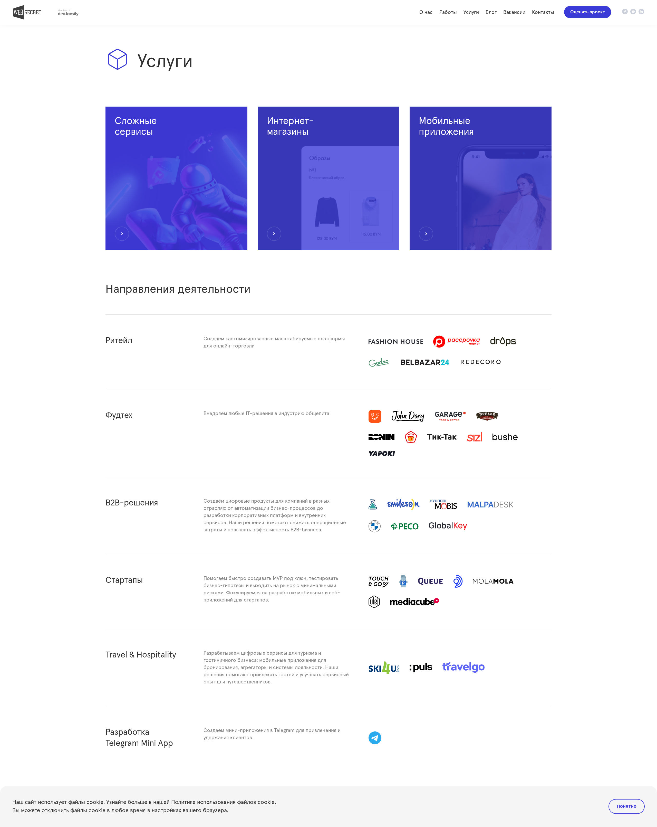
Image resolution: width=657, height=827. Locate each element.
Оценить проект (587, 12)
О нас (426, 12)
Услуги (471, 12)
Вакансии (514, 12)
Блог (491, 12)
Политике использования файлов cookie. (223, 802)
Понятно (626, 806)
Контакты (543, 12)
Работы (448, 12)
